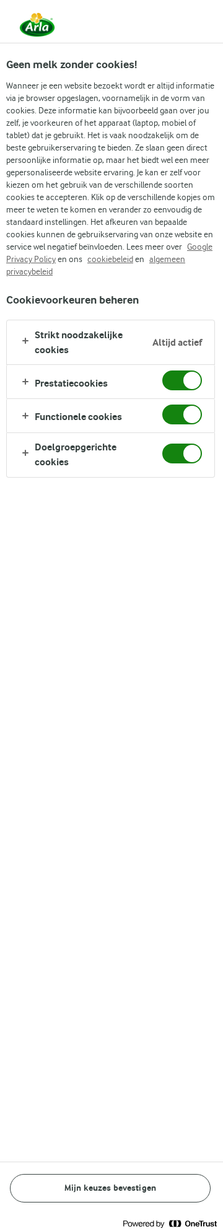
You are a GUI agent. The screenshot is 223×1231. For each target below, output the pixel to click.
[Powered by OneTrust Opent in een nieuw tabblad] (170, 1223)
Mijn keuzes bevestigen (110, 1188)
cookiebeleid (110, 259)
